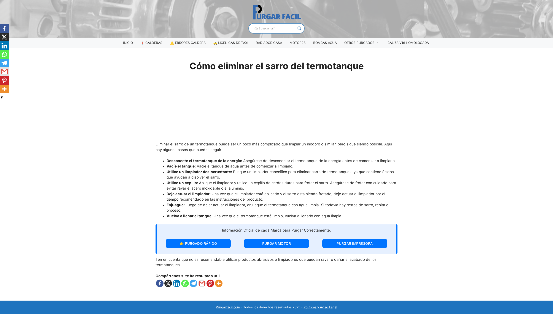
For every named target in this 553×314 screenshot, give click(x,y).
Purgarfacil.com (228, 307)
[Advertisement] (276, 109)
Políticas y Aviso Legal (320, 307)
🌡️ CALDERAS (151, 43)
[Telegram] (193, 283)
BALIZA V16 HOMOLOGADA (408, 43)
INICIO (128, 43)
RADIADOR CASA (269, 43)
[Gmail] (202, 283)
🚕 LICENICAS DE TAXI (230, 43)
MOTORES (298, 43)
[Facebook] (160, 283)
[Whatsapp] (185, 283)
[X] (168, 283)
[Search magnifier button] (299, 28)
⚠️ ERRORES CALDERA (188, 43)
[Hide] (1, 97)
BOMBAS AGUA (325, 43)
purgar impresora (355, 243)
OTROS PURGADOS (359, 43)
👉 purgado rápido (198, 243)
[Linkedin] (176, 283)
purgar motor (276, 243)
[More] (218, 283)
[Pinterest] (210, 283)
